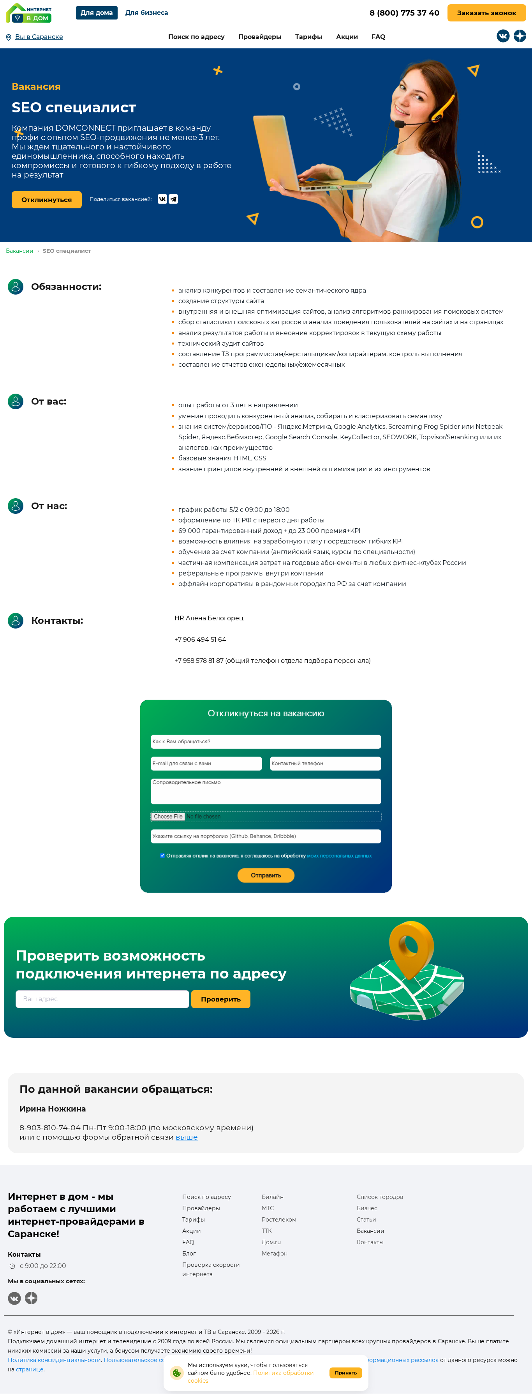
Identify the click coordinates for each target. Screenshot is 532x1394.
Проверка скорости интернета (211, 1269)
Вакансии (370, 1230)
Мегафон (274, 1253)
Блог (189, 1253)
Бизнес (367, 1208)
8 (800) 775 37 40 (405, 13)
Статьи (366, 1219)
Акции (347, 37)
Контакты (370, 1242)
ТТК (267, 1230)
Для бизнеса (146, 12)
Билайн (273, 1196)
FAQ (379, 37)
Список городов (380, 1196)
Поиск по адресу (196, 37)
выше (187, 1137)
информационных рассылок (398, 1360)
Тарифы (308, 37)
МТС (268, 1208)
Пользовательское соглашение (149, 1360)
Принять (346, 1373)
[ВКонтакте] (162, 199)
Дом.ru (271, 1242)
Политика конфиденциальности (54, 1360)
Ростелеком (279, 1219)
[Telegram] (173, 199)
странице (30, 1369)
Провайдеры (260, 37)
